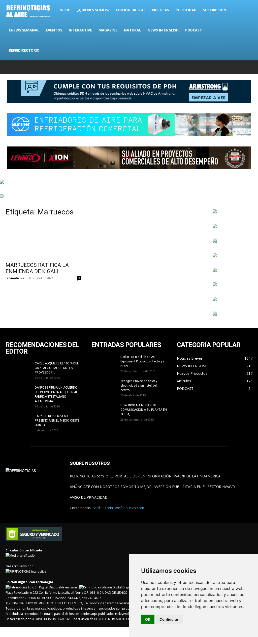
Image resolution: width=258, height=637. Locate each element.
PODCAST (193, 30)
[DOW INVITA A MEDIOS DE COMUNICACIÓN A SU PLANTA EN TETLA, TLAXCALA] (103, 412)
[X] (232, 67)
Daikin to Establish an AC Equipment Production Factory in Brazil (143, 361)
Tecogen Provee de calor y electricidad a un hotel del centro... (138, 385)
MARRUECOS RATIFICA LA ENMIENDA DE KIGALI (37, 268)
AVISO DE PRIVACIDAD (89, 497)
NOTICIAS (160, 10)
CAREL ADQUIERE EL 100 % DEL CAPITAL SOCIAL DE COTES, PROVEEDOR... (57, 368)
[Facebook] (215, 67)
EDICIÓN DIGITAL (131, 10)
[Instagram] (224, 67)
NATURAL (132, 30)
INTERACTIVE (80, 30)
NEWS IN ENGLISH (163, 30)
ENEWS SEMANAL (24, 30)
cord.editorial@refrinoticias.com (118, 507)
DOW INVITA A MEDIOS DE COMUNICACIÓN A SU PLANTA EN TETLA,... (143, 409)
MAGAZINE (108, 30)
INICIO (65, 10)
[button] (246, 10)
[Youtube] (248, 67)
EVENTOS (54, 30)
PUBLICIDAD (186, 10)
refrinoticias (15, 278)
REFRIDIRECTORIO (24, 50)
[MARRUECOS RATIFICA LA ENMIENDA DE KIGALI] (43, 240)
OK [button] (147, 619)
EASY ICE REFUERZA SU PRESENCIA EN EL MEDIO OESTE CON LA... (57, 420)
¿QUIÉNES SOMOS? (93, 10)
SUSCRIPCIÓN (214, 10)
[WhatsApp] (240, 67)
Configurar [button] (169, 619)
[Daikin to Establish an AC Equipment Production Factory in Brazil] (103, 363)
